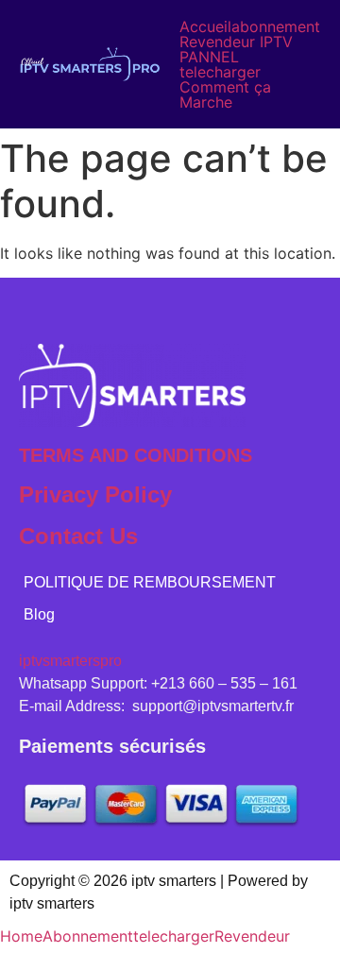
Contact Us (78, 536)
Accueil (205, 26)
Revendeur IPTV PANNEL (236, 49)
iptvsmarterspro (70, 661)
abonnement (275, 26)
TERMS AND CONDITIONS (135, 455)
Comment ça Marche (225, 94)
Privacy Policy (95, 494)
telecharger (220, 71)
